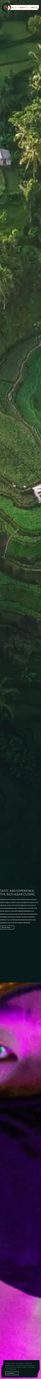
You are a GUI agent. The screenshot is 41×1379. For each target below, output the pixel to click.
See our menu (6, 927)
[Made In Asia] (6, 7)
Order (12, 7)
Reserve (22, 7)
